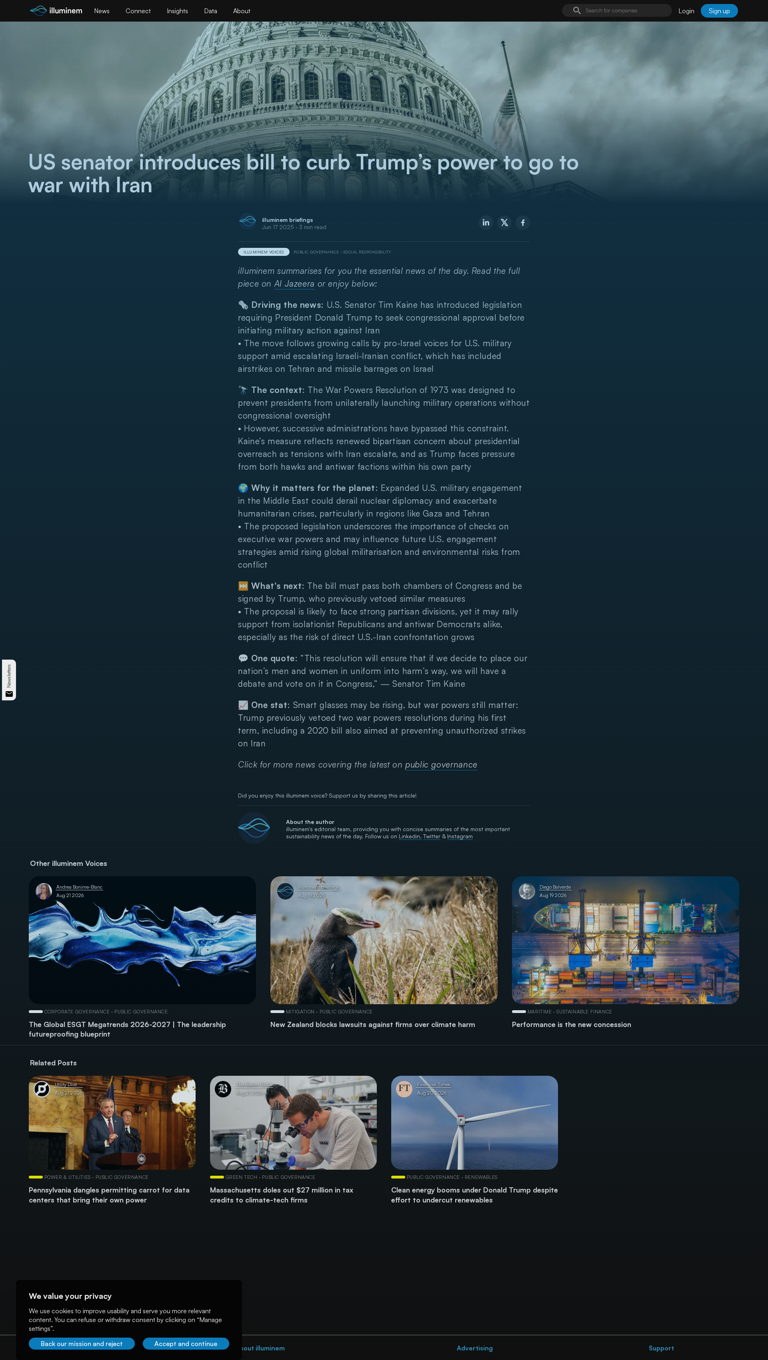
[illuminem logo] (56, 12)
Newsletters (9, 676)
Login (686, 11)
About (241, 11)
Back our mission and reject (82, 1344)
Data (210, 11)
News (102, 11)
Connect (138, 11)
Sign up (719, 11)
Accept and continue (185, 1344)
